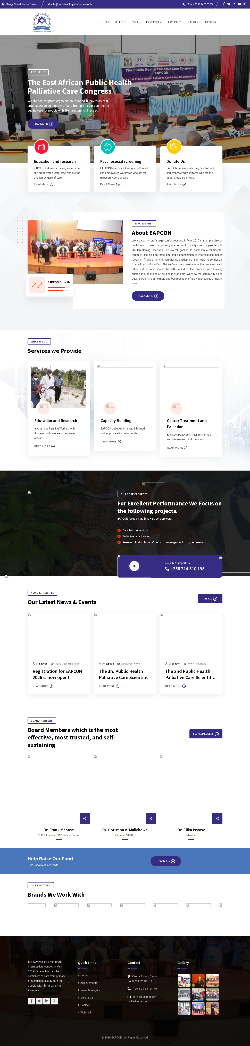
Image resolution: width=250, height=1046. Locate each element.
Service (134, 22)
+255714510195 (203, 4)
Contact (84, 1005)
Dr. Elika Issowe (191, 829)
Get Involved (192, 22)
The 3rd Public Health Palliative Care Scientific (123, 674)
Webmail (85, 1012)
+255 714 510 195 (188, 568)
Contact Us (210, 22)
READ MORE (42, 446)
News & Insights (153, 22)
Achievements (88, 983)
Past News (134, 663)
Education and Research (55, 420)
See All (207, 598)
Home (106, 22)
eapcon (109, 663)
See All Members (203, 733)
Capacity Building (116, 420)
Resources (173, 22)
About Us (118, 22)
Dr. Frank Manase (59, 829)
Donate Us (163, 861)
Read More (40, 123)
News (124, 663)
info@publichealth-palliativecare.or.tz (71, 4)
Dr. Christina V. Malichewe (125, 829)
